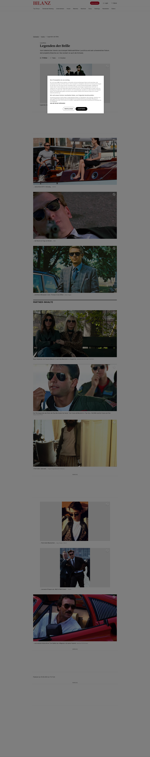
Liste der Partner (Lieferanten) (57, 103)
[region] (75, 94)
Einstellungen (68, 108)
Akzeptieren (81, 108)
